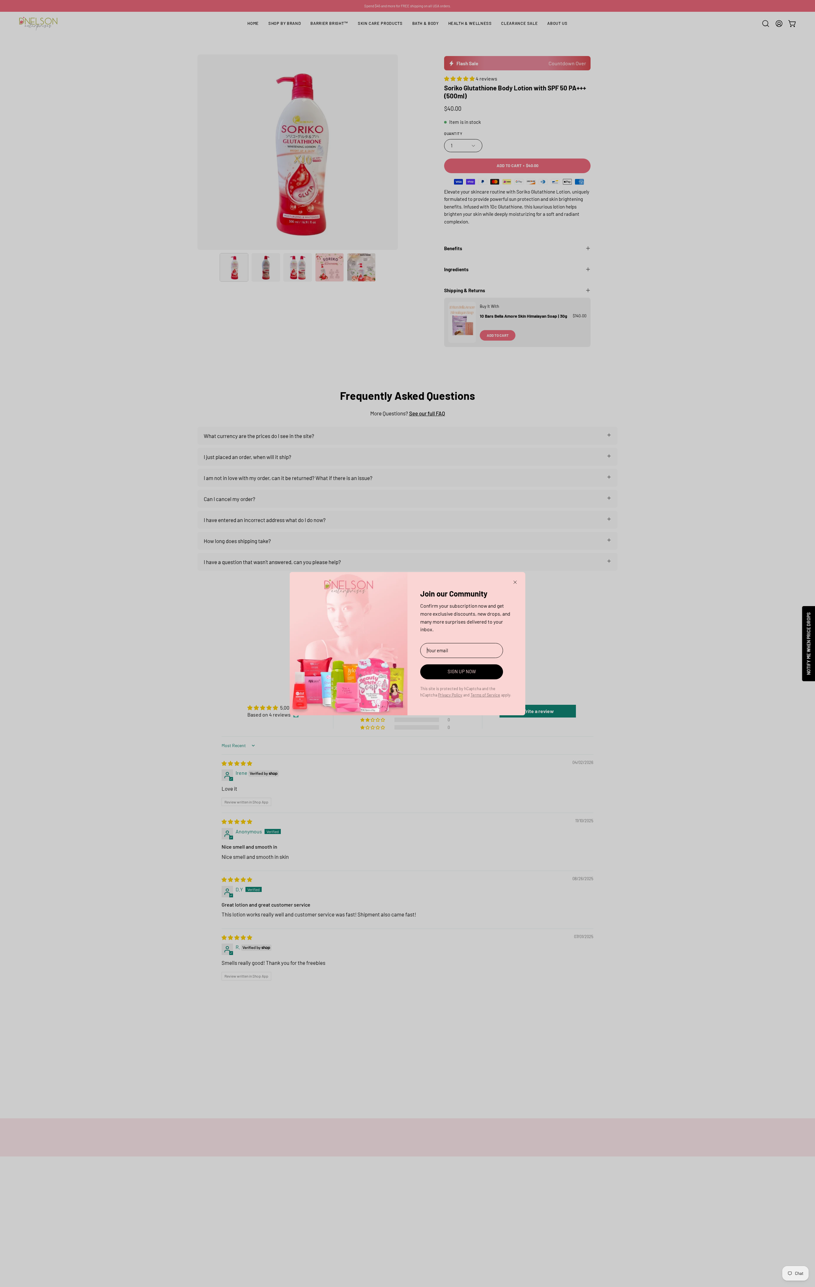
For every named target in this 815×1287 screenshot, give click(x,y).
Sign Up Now (462, 671)
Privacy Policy (450, 694)
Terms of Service (485, 694)
